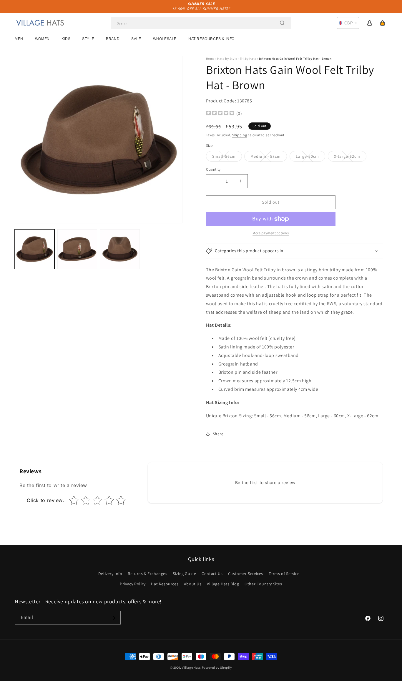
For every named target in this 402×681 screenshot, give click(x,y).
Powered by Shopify (217, 667)
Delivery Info (110, 573)
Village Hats (191, 667)
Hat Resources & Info (211, 39)
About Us (193, 584)
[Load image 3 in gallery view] (120, 249)
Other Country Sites (263, 584)
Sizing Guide (184, 573)
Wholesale (165, 39)
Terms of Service (284, 573)
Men (19, 39)
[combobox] (201, 23)
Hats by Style (227, 59)
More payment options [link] (271, 233)
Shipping (239, 135)
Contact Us (212, 573)
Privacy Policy (132, 584)
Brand (112, 39)
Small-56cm (227, 157)
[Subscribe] (113, 618)
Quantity (213, 169)
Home (210, 59)
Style (88, 39)
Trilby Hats (248, 59)
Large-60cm (310, 157)
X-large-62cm (350, 157)
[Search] (282, 23)
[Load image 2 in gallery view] (77, 249)
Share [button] (218, 433)
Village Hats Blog (223, 584)
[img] (220, 114)
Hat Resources (164, 584)
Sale (136, 39)
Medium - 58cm (268, 157)
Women (42, 39)
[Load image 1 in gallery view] (34, 249)
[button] (383, 23)
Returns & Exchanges (147, 573)
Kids (66, 39)
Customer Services (245, 573)
